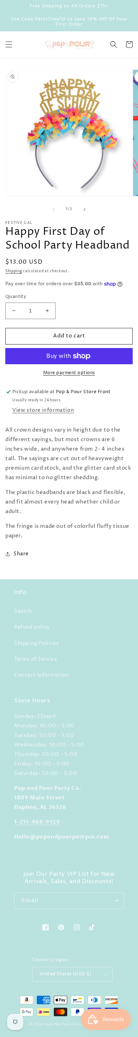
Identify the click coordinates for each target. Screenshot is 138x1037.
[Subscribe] (115, 900)
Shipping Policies (36, 643)
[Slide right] (84, 209)
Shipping (13, 271)
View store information (43, 410)
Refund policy (32, 627)
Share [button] (21, 553)
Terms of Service (35, 659)
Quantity (15, 296)
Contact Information (41, 675)
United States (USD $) (65, 974)
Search (23, 611)
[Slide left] (53, 209)
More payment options (69, 373)
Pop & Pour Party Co (60, 1024)
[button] (9, 44)
